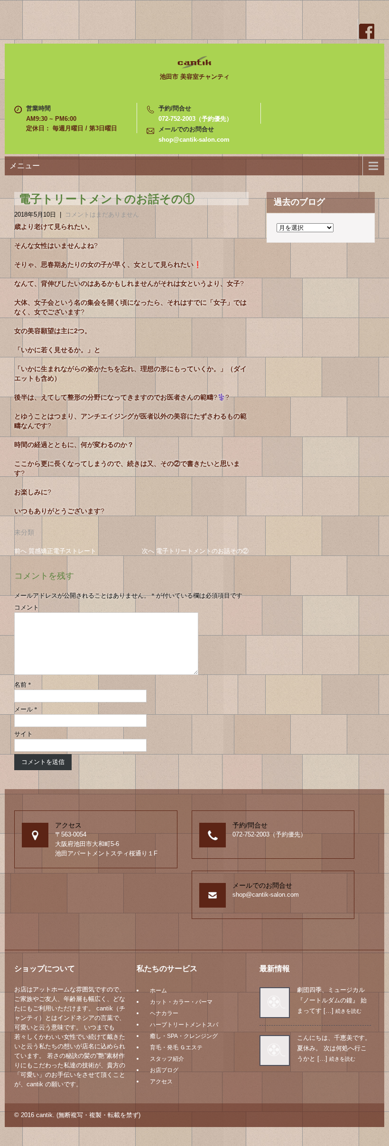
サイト (23, 733)
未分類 (24, 532)
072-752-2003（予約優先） (195, 118)
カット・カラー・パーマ (181, 1002)
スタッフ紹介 (167, 1058)
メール (25, 709)
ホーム (158, 990)
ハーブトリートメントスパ (184, 1024)
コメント (26, 607)
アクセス (161, 1081)
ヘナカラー (164, 1013)
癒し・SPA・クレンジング (184, 1036)
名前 (22, 684)
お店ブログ (164, 1070)
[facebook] (366, 31)
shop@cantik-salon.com (194, 139)
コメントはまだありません (102, 214)
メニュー (24, 166)
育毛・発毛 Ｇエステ (176, 1047)
